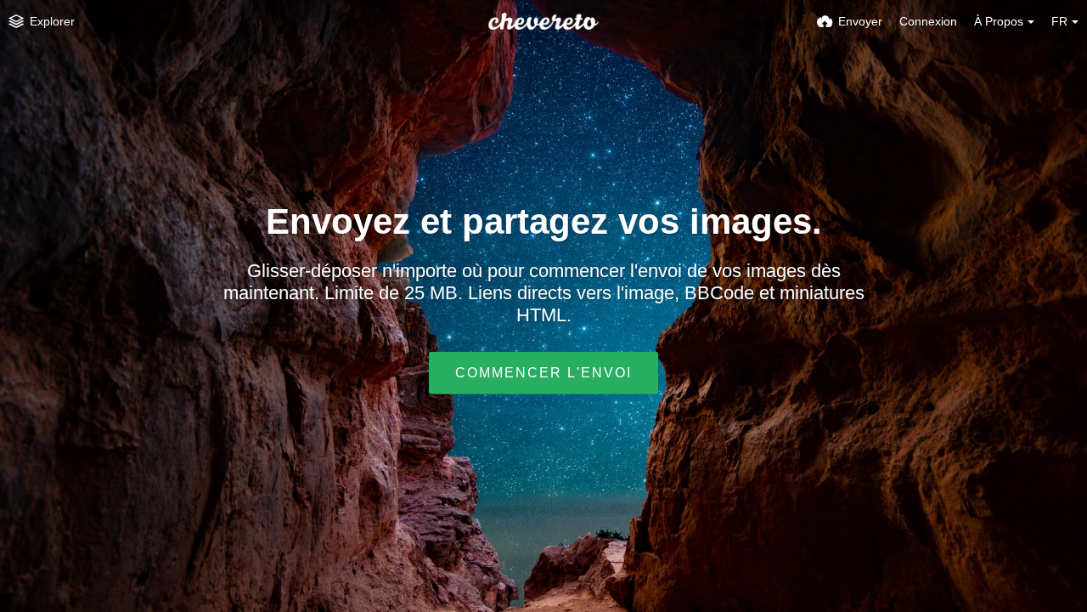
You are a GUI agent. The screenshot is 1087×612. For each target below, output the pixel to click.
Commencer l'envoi (543, 373)
